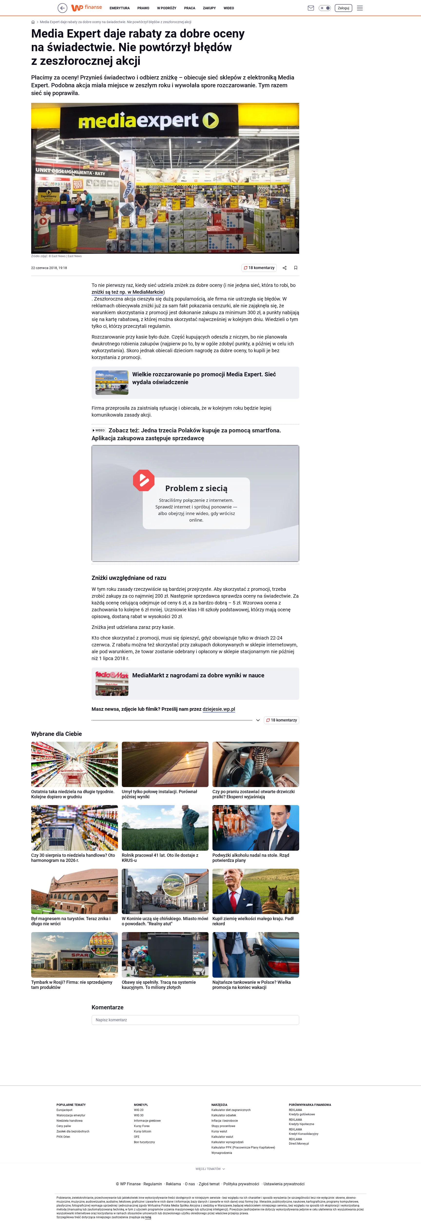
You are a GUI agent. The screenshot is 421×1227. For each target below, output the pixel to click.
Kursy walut (219, 1131)
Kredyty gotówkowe (302, 1114)
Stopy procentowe (223, 1126)
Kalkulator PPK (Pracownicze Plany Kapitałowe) (243, 1147)
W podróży (166, 8)
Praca (189, 8)
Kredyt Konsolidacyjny (303, 1134)
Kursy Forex (142, 1126)
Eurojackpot (64, 1110)
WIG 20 (139, 1110)
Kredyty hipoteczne (301, 1124)
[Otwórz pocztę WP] (311, 8)
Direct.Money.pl (299, 1143)
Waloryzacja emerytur (71, 1115)
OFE (136, 1137)
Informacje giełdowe (147, 1120)
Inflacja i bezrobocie (224, 1120)
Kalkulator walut (222, 1137)
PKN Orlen (63, 1137)
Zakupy (209, 8)
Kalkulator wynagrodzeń (227, 1142)
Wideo (229, 8)
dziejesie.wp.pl (219, 709)
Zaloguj (343, 8)
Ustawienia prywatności (283, 1184)
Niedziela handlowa (70, 1120)
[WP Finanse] (90, 8)
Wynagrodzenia (221, 1153)
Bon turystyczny (144, 1142)
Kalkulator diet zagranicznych (231, 1110)
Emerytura (120, 8)
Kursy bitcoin (142, 1131)
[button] (325, 8)
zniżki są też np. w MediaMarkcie (127, 292)
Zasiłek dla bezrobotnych (73, 1131)
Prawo (143, 8)
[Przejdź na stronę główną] (62, 11)
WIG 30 (139, 1115)
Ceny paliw (64, 1126)
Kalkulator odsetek (223, 1115)
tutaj (148, 1217)
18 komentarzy (262, 267)
